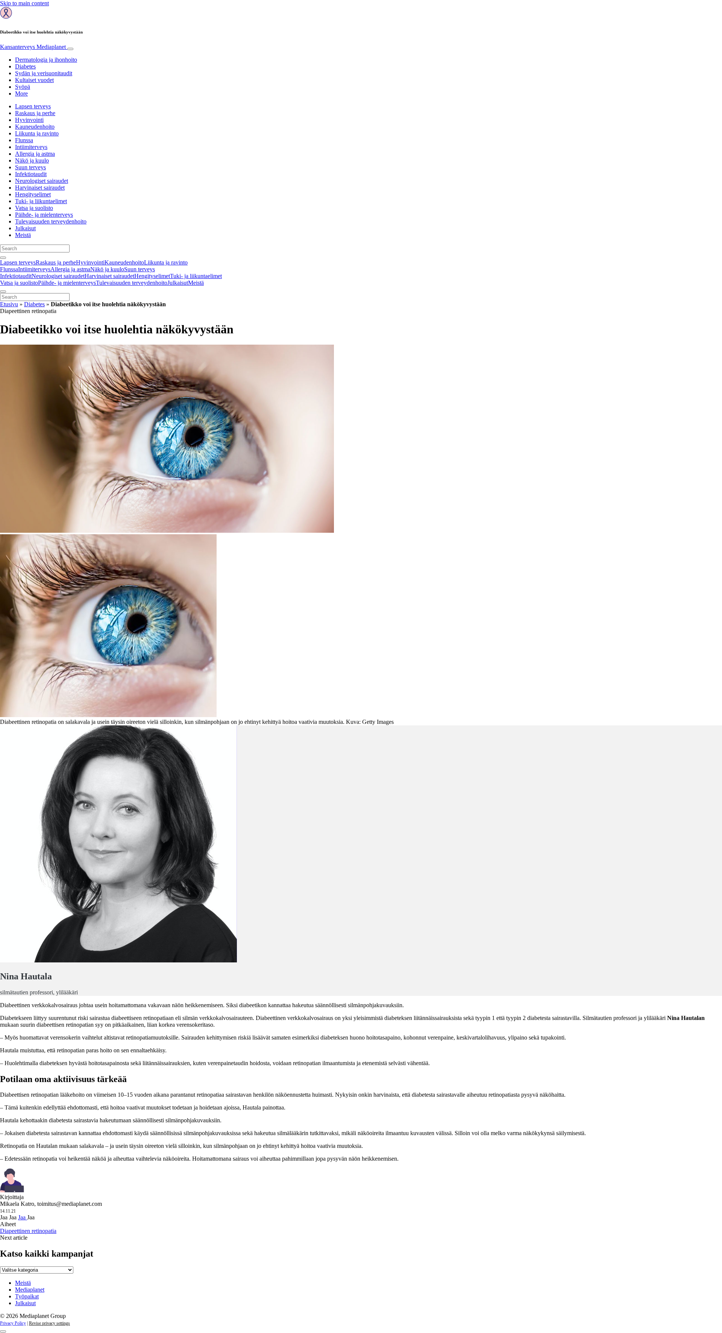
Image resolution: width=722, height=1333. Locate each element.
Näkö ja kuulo (32, 160)
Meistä (23, 235)
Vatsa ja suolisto (34, 208)
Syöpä (22, 87)
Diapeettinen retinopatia (28, 1231)
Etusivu (9, 304)
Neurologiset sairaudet (41, 181)
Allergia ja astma (35, 153)
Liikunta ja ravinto (37, 133)
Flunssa (24, 140)
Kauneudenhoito (35, 126)
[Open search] (3, 258)
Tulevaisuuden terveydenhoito (50, 221)
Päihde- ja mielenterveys (44, 214)
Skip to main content (24, 3)
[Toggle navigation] (70, 49)
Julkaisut (25, 228)
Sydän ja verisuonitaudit (43, 73)
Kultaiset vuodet (34, 80)
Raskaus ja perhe (35, 113)
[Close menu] (3, 291)
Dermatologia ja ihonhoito (46, 59)
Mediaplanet (29, 1289)
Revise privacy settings (49, 1323)
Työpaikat (27, 1296)
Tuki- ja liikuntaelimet (41, 201)
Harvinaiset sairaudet (40, 187)
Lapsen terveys (33, 106)
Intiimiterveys (31, 147)
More (21, 93)
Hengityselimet (33, 194)
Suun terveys (30, 167)
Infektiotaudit (31, 174)
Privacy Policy (13, 1323)
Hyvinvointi (29, 120)
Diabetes (25, 66)
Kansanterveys (33, 47)
